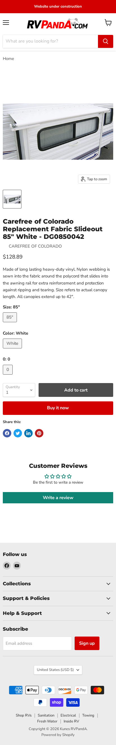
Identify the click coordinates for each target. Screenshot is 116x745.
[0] (8, 376)
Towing (88, 715)
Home (8, 58)
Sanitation (46, 715)
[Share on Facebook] (7, 433)
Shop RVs (24, 715)
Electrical (68, 715)
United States (55, 669)
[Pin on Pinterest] (39, 433)
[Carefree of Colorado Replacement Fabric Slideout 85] (12, 199)
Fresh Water (47, 721)
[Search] (105, 41)
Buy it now (58, 408)
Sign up (87, 643)
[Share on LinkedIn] (28, 433)
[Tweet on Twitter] (18, 433)
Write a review (58, 498)
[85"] (10, 323)
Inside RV (71, 721)
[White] (13, 350)
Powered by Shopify (58, 734)
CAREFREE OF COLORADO (35, 246)
